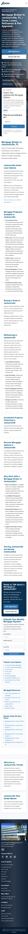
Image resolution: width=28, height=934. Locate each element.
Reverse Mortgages (10, 676)
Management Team (6, 907)
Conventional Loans (6, 867)
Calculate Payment (14, 654)
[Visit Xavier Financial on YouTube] (14, 856)
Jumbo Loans (9, 669)
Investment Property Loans (12, 678)
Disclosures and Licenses (7, 918)
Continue (14, 126)
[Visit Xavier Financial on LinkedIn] (10, 856)
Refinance (3, 879)
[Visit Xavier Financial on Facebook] (2, 856)
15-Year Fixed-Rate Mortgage (13, 667)
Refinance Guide (9, 708)
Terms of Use (4, 916)
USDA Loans (4, 876)
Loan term (6, 647)
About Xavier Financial (6, 905)
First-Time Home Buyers (7, 864)
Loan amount (7, 634)
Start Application (14, 51)
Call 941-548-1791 (14, 57)
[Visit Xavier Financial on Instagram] (6, 856)
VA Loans (7, 674)
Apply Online (8, 706)
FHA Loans (8, 671)
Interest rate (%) (8, 640)
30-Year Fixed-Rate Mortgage (13, 665)
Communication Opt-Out (7, 920)
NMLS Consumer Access (7, 846)
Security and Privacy (6, 913)
